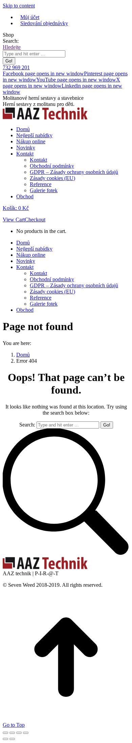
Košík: (16, 208)
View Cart (14, 219)
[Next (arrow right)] (12, 739)
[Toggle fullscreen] (19, 733)
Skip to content (19, 5)
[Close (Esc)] (5, 733)
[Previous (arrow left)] (5, 739)
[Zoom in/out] (25, 733)
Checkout (35, 219)
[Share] (12, 733)
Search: (27, 425)
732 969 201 (16, 67)
